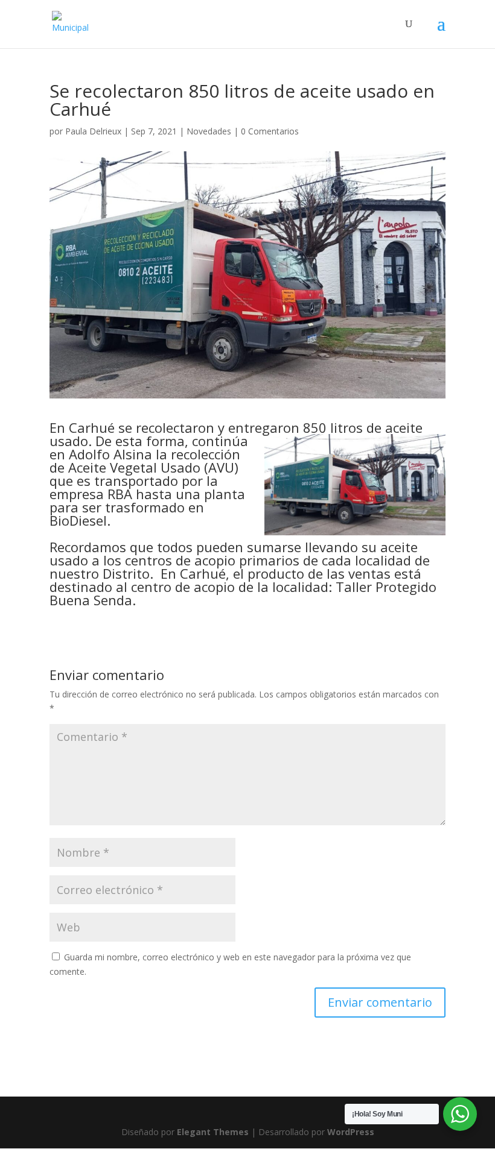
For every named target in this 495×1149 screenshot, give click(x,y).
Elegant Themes (213, 1132)
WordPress (350, 1132)
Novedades (209, 131)
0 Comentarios (270, 131)
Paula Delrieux (93, 131)
